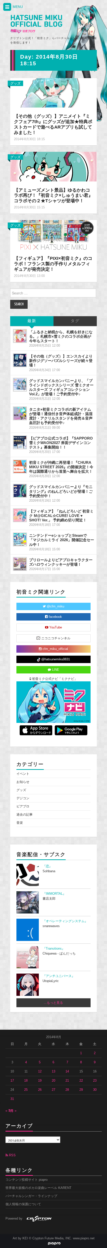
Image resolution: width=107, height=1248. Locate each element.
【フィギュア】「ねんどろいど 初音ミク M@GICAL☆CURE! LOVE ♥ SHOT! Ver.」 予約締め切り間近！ (61, 515)
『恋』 (47, 866)
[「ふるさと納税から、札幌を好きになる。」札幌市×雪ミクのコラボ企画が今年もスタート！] (20, 336)
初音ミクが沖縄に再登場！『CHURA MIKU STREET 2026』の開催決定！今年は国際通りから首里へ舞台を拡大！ (61, 466)
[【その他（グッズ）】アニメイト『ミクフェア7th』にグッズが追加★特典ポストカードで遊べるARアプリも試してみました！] (53, 92)
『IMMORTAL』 (54, 893)
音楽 (19, 823)
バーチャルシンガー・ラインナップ (31, 1196)
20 (53, 1080)
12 (40, 1071)
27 (53, 1090)
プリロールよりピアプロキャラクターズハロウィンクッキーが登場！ (61, 562)
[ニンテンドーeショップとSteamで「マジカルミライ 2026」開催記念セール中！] (20, 539)
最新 (31, 321)
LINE (55, 669)
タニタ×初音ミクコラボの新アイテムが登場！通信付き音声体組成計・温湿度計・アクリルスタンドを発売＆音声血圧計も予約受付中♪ (61, 416)
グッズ (15, 83)
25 (26, 1090)
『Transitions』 (54, 948)
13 (53, 1071)
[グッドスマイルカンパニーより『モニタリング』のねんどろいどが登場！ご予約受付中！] (20, 491)
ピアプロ (22, 806)
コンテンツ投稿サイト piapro (26, 1179)
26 (40, 1090)
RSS (12, 1155)
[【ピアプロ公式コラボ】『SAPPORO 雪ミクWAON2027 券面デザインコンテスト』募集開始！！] (20, 442)
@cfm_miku (55, 606)
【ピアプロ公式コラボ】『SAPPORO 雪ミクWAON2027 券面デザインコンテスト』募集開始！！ (61, 442)
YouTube (55, 627)
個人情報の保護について (23, 1204)
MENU (17, 7)
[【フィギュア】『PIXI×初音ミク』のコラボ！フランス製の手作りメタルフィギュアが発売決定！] (53, 235)
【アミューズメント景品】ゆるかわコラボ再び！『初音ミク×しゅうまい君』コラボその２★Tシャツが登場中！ (53, 195)
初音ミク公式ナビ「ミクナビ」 (54, 679)
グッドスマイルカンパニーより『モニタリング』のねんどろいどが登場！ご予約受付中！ (61, 491)
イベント (22, 774)
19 (40, 1080)
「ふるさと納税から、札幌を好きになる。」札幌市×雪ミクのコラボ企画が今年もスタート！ (61, 336)
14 (67, 1071)
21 (67, 1080)
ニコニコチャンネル (55, 638)
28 (67, 1090)
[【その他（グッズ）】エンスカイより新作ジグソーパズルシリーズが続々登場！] (20, 360)
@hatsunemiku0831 (55, 659)
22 (81, 1080)
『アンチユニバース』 (59, 976)
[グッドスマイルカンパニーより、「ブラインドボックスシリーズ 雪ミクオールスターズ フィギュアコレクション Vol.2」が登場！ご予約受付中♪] (20, 385)
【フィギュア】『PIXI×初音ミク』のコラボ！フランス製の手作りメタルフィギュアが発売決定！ (53, 264)
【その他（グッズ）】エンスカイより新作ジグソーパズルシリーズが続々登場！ (61, 360)
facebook (55, 617)
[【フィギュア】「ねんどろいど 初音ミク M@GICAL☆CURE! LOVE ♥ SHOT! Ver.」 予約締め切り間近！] (20, 515)
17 (12, 1080)
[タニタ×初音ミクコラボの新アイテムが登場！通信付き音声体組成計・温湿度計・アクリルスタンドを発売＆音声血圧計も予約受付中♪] (20, 413)
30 (95, 1090)
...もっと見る (53, 1002)
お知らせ (22, 782)
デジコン (22, 798)
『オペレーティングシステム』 (65, 921)
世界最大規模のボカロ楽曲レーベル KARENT (38, 1188)
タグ (75, 321)
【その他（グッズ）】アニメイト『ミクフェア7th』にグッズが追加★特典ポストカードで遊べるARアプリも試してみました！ (53, 124)
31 (12, 1099)
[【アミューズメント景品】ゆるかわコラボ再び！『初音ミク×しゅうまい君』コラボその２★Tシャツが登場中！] (53, 166)
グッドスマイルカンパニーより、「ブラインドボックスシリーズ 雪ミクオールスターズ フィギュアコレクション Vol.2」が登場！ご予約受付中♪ (61, 387)
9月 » (12, 1111)
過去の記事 (24, 814)
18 (26, 1080)
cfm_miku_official (55, 649)
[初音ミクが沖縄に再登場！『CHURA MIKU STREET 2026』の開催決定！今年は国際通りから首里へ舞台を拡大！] (20, 466)
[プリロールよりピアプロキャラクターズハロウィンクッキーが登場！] (20, 564)
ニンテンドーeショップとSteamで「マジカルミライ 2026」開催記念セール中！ (61, 539)
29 (81, 1090)
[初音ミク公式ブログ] (36, 24)
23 (95, 1080)
